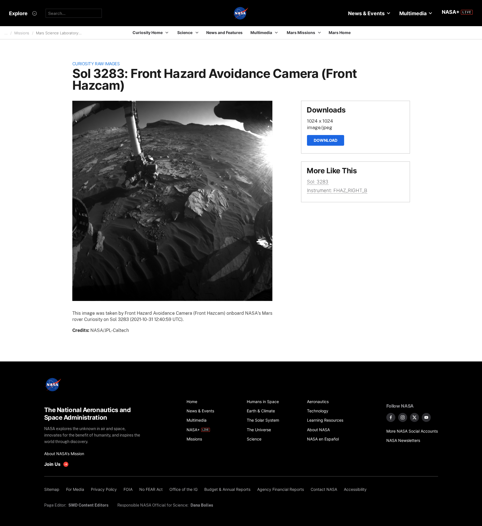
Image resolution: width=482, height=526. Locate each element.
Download (325, 140)
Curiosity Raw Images (96, 63)
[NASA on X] (414, 417)
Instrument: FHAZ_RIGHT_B (337, 190)
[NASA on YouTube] (426, 417)
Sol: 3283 (317, 182)
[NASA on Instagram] (402, 417)
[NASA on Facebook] (390, 417)
